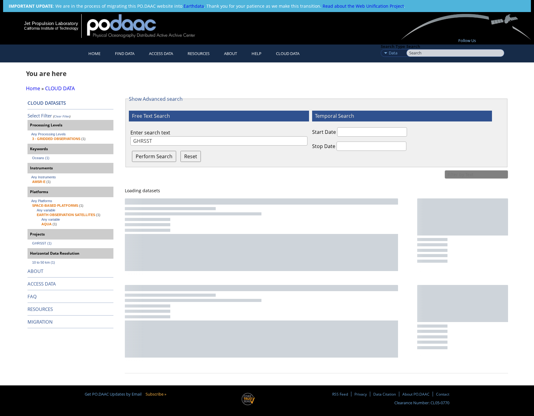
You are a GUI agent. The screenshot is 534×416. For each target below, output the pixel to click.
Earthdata (194, 6)
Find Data (124, 53)
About (230, 53)
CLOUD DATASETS (47, 103)
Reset (190, 156)
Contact (442, 394)
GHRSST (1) (42, 243)
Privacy (360, 394)
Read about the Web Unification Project (363, 6)
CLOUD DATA (287, 53)
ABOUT (35, 271)
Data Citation (384, 394)
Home (94, 53)
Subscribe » (156, 394)
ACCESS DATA (42, 284)
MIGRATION (40, 322)
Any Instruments (43, 177)
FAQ (32, 296)
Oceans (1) (40, 158)
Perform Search (154, 156)
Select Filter (40, 115)
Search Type (393, 46)
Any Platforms (41, 201)
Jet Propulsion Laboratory (51, 23)
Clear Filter (62, 116)
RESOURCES (199, 53)
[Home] (146, 26)
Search (413, 46)
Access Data (161, 53)
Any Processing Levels (48, 134)
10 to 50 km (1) (43, 262)
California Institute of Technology (51, 28)
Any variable (46, 210)
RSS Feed (340, 394)
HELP (256, 53)
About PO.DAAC (416, 394)
